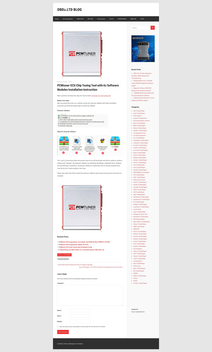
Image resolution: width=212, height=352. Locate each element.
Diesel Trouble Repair (139, 155)
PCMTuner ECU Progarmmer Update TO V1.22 (73, 244)
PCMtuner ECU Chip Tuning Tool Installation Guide (75, 247)
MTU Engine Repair (139, 219)
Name (59, 310)
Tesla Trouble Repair (139, 253)
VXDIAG (135, 273)
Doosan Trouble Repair (140, 160)
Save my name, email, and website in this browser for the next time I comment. (82, 326)
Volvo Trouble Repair (139, 268)
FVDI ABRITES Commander (141, 172)
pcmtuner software (63, 259)
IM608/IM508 (122, 19)
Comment (60, 283)
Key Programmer (68, 19)
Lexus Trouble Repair (139, 212)
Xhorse (135, 278)
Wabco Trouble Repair (139, 276)
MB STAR (90, 19)
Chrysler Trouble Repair (140, 145)
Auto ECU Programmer (64, 255)
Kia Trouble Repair (138, 202)
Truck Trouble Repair (139, 258)
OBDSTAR (133, 19)
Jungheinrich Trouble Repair (141, 199)
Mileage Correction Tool (140, 214)
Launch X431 (137, 209)
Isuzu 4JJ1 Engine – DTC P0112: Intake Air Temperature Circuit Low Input (100, 267)
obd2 (70, 81)
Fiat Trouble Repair (139, 165)
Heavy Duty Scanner (139, 180)
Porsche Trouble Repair (140, 236)
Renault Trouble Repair (140, 239)
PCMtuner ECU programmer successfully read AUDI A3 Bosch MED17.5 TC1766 (84, 242)
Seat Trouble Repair (139, 244)
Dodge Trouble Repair (139, 157)
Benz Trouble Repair (139, 123)
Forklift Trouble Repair (140, 170)
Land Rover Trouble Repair (141, 207)
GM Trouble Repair (138, 175)
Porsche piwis (101, 19)
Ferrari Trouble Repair (139, 162)
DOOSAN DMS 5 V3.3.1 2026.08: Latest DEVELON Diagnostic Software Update (142, 83)
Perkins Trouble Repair (140, 234)
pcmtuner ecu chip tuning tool (101, 96)
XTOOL (142, 19)
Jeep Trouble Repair (139, 194)
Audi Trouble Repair (139, 113)
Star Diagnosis (137, 249)
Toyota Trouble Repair (139, 256)
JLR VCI (111, 19)
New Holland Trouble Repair (141, 221)
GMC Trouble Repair (139, 177)
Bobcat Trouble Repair (139, 128)
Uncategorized (137, 261)
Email (59, 316)
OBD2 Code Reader (139, 226)
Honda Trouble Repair (139, 184)
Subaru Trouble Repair (140, 251)
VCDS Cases (136, 266)
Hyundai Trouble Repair (140, 187)
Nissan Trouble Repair (139, 224)
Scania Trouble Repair (139, 241)
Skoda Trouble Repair (139, 246)
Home (57, 19)
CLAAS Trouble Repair (139, 148)
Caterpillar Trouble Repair (141, 140)
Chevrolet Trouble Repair (140, 143)
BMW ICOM (80, 19)
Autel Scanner (137, 116)
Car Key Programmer (139, 135)
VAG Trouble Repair (139, 263)
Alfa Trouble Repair (139, 111)
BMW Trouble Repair (139, 125)
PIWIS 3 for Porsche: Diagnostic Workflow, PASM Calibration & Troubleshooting (141, 75)
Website (59, 321)
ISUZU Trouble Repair (139, 189)
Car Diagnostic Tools (139, 133)
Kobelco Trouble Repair (140, 204)
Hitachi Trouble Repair (139, 182)
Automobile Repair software (141, 120)
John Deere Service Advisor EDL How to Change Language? (75, 265)
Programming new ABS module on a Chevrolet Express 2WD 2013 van (81, 250)
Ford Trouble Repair (139, 167)
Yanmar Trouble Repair (140, 283)
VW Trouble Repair (138, 271)
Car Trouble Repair (138, 138)
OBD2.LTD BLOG (69, 9)
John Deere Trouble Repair (141, 197)
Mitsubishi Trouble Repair (140, 217)
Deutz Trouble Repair (139, 153)
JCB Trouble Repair (139, 192)
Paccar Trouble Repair (139, 231)
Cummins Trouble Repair (140, 150)
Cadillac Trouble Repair (140, 130)
